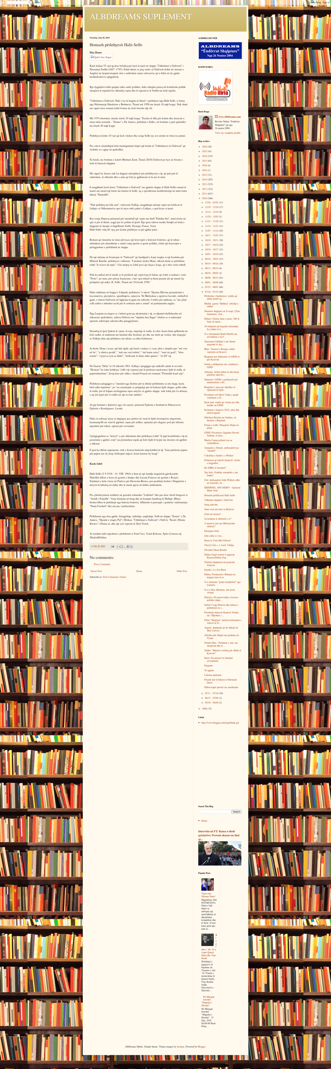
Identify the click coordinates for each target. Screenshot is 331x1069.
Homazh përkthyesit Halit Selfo (219, 495)
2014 (205, 179)
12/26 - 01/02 (212, 202)
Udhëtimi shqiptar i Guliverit (218, 500)
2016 (205, 170)
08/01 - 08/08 (212, 282)
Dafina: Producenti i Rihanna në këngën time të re (219, 576)
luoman (180, 1046)
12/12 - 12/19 (212, 211)
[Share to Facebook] (128, 546)
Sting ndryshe (211, 504)
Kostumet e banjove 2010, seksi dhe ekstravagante (221, 411)
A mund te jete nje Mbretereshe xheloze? (219, 525)
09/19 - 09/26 (212, 263)
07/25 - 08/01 (212, 287)
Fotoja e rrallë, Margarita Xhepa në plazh (221, 426)
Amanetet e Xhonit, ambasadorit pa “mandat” (221, 449)
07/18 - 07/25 (212, 291)
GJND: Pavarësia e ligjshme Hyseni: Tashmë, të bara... (222, 434)
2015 (205, 174)
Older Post (182, 571)
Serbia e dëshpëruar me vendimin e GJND (221, 365)
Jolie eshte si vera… (214, 535)
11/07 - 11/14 (212, 230)
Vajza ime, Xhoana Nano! (208, 895)
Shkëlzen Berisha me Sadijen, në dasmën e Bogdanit (220, 419)
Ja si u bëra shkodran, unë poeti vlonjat (219, 591)
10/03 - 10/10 (212, 254)
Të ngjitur (209, 670)
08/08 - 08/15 (212, 277)
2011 (205, 193)
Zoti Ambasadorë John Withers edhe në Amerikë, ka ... (222, 481)
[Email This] (118, 546)
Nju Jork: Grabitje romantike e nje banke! (221, 474)
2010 (205, 198)
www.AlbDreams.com (229, 117)
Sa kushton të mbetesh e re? (217, 518)
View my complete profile (227, 132)
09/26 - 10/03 (212, 258)
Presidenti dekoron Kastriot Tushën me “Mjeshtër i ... (221, 614)
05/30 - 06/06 (212, 702)
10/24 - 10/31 (212, 240)
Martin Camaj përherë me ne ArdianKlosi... (218, 441)
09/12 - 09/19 (212, 268)
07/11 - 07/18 (212, 693)
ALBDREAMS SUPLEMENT (141, 16)
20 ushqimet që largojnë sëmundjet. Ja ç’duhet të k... (221, 328)
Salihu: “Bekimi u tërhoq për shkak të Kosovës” (222, 652)
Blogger (201, 1046)
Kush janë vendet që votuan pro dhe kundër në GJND (221, 404)
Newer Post (96, 571)
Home (139, 571)
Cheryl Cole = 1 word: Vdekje (219, 545)
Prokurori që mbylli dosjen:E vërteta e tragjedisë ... (222, 461)
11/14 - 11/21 (212, 226)
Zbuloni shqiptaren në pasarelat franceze (219, 563)
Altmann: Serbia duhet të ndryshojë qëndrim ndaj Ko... (221, 373)
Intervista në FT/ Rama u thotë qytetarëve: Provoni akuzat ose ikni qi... (218, 835)
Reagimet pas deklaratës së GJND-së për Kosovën (222, 358)
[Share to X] (125, 546)
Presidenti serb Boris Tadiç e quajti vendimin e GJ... (221, 396)
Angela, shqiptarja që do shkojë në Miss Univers (221, 629)
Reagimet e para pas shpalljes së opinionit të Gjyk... (219, 388)
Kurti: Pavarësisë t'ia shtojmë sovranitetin (218, 659)
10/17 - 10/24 (212, 244)
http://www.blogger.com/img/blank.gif (220, 722)
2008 (205, 708)
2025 (205, 151)
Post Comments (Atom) (114, 577)
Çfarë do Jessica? (212, 514)
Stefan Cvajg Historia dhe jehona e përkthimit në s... (221, 606)
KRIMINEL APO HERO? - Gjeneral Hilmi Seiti (222, 489)
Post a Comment (102, 564)
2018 (205, 165)
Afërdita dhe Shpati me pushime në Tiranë (221, 636)
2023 (205, 160)
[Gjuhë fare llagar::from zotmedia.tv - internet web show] (101, 57)
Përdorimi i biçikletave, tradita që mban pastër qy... (220, 297)
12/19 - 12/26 (212, 207)
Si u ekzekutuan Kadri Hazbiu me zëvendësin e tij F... (220, 335)
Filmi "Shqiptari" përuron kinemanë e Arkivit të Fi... (222, 621)
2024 (205, 156)
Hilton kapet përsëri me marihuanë (221, 687)
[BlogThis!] (121, 546)
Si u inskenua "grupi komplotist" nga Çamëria (222, 583)
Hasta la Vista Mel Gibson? (217, 540)
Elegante (208, 665)
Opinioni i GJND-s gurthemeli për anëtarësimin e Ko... (221, 381)
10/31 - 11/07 (212, 235)
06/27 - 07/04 (212, 697)
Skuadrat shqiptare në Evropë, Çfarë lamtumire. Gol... (222, 312)
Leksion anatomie (213, 675)
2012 (205, 189)
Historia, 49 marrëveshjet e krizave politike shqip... (221, 599)
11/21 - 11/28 (212, 221)
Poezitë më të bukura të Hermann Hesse (220, 681)
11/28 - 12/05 (212, 216)
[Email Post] (112, 546)
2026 (205, 146)
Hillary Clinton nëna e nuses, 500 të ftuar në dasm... (221, 320)
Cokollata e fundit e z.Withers (219, 455)
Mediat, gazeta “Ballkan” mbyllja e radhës (221, 305)
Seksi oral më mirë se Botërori (219, 509)
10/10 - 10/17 (212, 249)
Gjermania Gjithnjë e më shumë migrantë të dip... (219, 343)
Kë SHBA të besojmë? (215, 467)
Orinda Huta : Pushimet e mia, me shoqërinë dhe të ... (221, 644)
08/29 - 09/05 (212, 273)
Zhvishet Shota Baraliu (215, 549)
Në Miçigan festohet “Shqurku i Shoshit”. (208, 1001)
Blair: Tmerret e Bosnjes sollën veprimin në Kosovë (219, 350)
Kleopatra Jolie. (212, 531)
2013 (205, 184)
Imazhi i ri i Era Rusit (215, 569)
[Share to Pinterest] (131, 546)
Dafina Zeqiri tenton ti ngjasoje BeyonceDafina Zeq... (219, 556)
